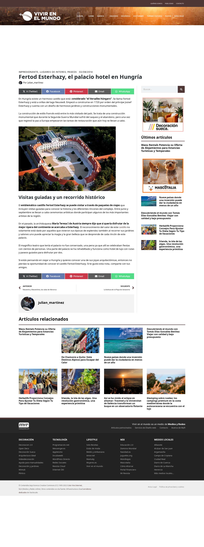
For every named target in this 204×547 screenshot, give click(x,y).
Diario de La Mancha (163, 466)
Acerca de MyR (178, 427)
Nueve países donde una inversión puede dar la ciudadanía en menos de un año (170, 201)
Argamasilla (159, 452)
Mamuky (90, 459)
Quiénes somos (156, 3)
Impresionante (28, 72)
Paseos (72, 72)
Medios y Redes (176, 424)
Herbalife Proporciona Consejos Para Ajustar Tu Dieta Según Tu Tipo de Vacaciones (171, 229)
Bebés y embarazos (95, 452)
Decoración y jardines (29, 466)
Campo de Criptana (163, 455)
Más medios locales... (164, 473)
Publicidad (169, 3)
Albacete (158, 445)
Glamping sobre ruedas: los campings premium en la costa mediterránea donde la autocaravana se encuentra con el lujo (166, 403)
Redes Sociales (59, 462)
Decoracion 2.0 (25, 445)
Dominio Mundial (128, 448)
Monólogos (125, 459)
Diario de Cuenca (162, 462)
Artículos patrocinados (121, 427)
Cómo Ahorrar (126, 466)
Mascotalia (125, 462)
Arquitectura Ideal (27, 455)
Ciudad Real (159, 459)
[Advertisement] (102, 46)
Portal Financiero (128, 469)
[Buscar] (181, 89)
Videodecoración (26, 459)
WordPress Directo (61, 459)
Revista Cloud (59, 466)
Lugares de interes (53, 72)
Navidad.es (125, 452)
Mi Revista (125, 473)
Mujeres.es (91, 462)
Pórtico (22, 473)
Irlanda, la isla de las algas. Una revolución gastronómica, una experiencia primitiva (171, 245)
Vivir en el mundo (94, 466)
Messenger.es (59, 448)
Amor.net (90, 455)
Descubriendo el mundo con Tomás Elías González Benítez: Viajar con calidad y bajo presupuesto (160, 215)
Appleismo (57, 452)
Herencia (158, 469)
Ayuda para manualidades (31, 462)
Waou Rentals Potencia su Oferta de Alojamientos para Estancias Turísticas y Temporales (161, 148)
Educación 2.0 (126, 445)
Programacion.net (61, 445)
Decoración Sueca (27, 452)
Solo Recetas (92, 445)
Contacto (180, 3)
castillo (122, 227)
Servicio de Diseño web (145, 427)
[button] (84, 16)
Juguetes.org (126, 455)
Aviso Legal (152, 487)
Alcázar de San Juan (163, 448)
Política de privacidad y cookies (171, 487)
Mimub (22, 469)
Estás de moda (93, 448)
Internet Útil (58, 469)
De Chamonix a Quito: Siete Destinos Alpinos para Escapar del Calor (80, 360)
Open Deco (24, 448)
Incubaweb (58, 455)
